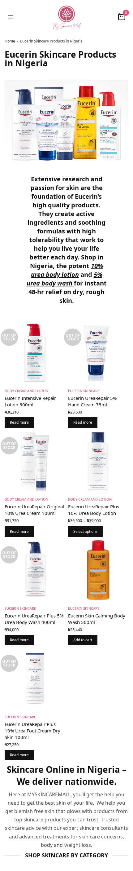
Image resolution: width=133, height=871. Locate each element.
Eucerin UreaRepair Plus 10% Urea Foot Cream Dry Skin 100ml (32, 730)
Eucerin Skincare (83, 390)
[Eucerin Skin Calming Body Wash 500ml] (98, 570)
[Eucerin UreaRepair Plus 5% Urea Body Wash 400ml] (35, 570)
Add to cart (82, 640)
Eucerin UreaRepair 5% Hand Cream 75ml (92, 401)
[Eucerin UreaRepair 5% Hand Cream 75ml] (98, 352)
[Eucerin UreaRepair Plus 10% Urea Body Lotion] (98, 461)
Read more (19, 422)
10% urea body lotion (67, 270)
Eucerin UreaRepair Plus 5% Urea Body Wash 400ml (34, 618)
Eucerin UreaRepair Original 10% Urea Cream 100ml (34, 509)
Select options (85, 531)
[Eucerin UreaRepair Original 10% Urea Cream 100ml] (35, 461)
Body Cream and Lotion (26, 390)
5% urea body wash (64, 278)
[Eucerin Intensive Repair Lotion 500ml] (35, 352)
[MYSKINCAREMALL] (66, 16)
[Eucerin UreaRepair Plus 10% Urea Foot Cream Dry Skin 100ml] (35, 678)
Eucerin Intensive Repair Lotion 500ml (30, 401)
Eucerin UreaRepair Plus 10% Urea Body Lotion (93, 509)
